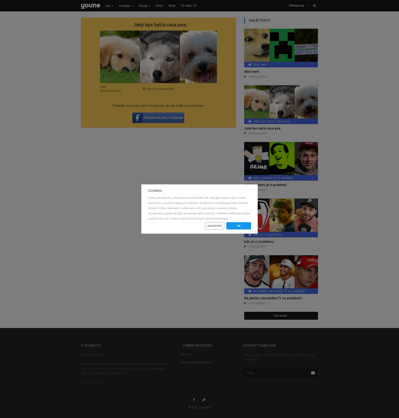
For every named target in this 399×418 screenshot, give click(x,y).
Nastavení (214, 225)
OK (238, 225)
